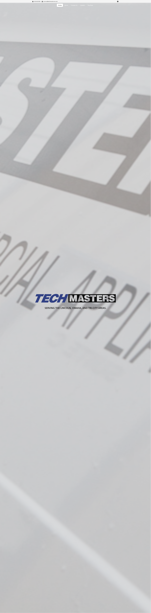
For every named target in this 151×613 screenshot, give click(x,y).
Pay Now (90, 5)
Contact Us (74, 5)
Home (60, 5)
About (66, 5)
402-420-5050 (37, 1)
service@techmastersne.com (51, 1)
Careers (82, 5)
